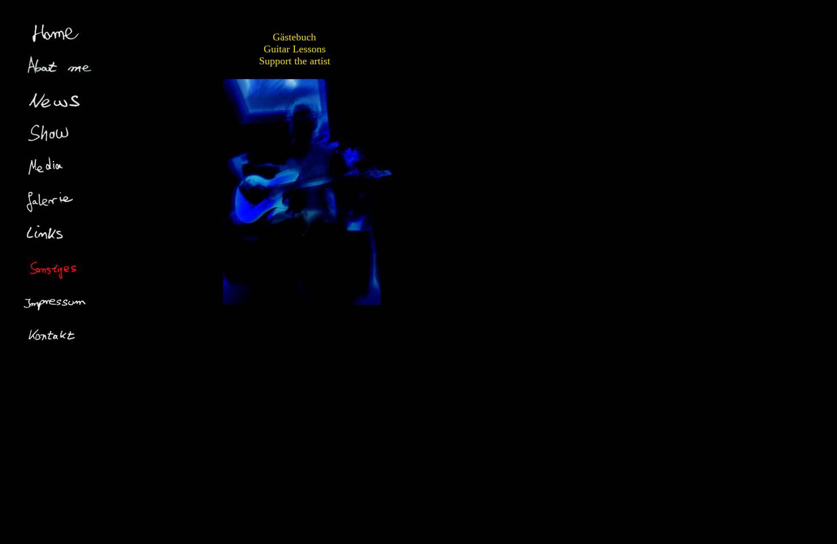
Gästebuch (294, 37)
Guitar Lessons (295, 49)
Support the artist (294, 61)
